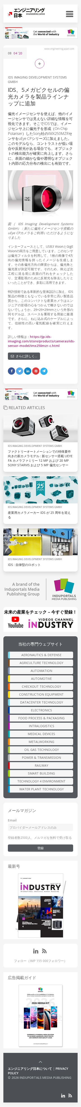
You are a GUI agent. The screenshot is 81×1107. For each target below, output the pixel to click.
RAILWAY (41, 765)
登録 (40, 848)
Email (12, 820)
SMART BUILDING (41, 773)
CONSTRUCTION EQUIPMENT (41, 694)
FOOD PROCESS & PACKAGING (41, 718)
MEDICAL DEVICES (41, 734)
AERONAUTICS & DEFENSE (41, 655)
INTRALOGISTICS (41, 726)
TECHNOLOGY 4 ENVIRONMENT (41, 781)
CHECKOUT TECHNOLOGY (41, 686)
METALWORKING (41, 742)
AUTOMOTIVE (41, 678)
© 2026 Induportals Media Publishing (39, 1077)
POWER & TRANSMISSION (41, 757)
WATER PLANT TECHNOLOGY (41, 789)
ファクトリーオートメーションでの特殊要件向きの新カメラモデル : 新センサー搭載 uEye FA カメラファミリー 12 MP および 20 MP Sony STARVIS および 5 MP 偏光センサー (40, 458)
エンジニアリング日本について (30, 1068)
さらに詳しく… (25, 356)
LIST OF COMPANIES (23, 1082)
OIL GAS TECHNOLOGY (41, 749)
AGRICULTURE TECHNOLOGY (41, 663)
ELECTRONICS (41, 710)
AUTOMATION (41, 671)
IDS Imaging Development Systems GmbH (35, 445)
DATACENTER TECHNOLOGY (41, 702)
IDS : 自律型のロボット (24, 565)
